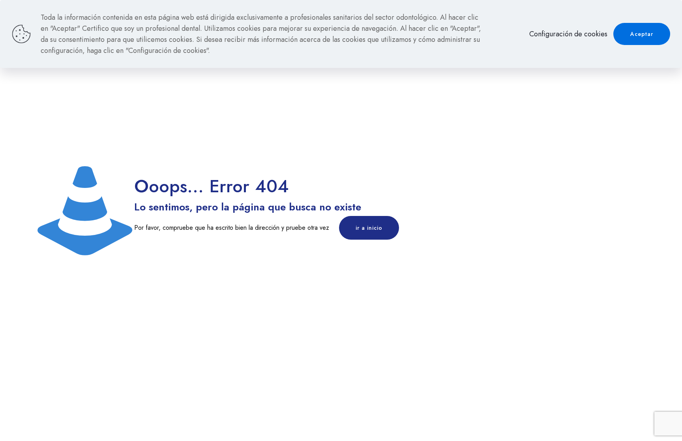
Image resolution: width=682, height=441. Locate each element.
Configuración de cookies (568, 34)
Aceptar (641, 34)
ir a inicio (369, 228)
